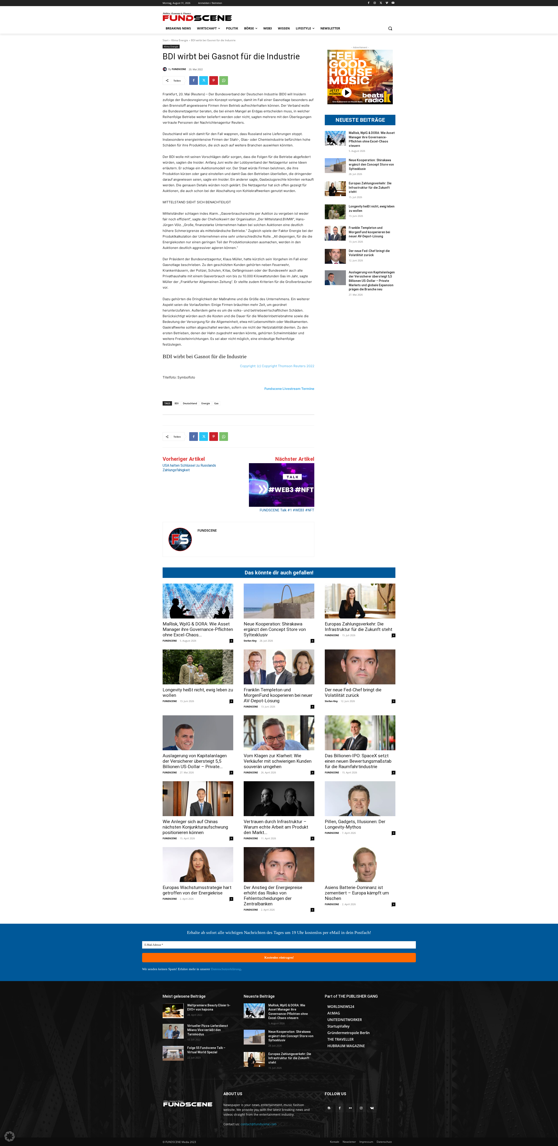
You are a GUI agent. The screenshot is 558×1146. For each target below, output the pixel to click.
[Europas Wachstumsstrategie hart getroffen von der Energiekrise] (198, 864)
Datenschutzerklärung (226, 969)
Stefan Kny (250, 640)
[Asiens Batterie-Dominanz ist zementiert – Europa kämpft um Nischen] (360, 864)
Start (165, 40)
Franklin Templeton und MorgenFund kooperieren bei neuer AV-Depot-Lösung (369, 232)
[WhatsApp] (223, 80)
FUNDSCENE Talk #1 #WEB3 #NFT (287, 510)
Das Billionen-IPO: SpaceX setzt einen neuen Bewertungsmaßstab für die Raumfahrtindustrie (358, 761)
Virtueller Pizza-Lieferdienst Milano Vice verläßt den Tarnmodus (207, 1030)
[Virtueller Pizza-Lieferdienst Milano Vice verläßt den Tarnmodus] (173, 1031)
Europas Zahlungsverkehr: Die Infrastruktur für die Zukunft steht (370, 188)
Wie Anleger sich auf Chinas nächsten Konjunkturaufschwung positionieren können (195, 827)
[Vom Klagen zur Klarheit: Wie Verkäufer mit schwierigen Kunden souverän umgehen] (279, 732)
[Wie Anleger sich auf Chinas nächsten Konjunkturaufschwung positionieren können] (198, 798)
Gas (216, 403)
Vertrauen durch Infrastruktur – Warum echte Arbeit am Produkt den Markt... (276, 827)
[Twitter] (380, 3)
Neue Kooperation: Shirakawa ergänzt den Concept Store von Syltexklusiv (371, 164)
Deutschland (190, 403)
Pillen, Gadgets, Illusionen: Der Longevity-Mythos (355, 824)
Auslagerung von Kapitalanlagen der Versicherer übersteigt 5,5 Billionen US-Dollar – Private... (195, 761)
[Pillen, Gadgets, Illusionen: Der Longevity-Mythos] (360, 798)
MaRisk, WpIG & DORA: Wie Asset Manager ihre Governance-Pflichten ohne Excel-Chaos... (198, 629)
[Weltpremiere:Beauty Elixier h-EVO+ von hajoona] (173, 1010)
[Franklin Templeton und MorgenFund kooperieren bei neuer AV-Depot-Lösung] (335, 233)
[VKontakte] (372, 1108)
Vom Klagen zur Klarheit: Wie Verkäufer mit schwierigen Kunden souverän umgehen (277, 761)
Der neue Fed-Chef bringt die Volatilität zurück (353, 692)
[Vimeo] (386, 3)
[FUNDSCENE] (165, 69)
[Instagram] (374, 3)
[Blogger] (329, 1108)
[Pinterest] (213, 80)
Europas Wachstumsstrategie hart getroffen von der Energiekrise (197, 890)
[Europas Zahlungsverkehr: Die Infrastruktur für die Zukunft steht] (335, 188)
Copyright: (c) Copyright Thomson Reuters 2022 (277, 366)
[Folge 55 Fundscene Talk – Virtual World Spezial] (173, 1053)
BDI (177, 403)
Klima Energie (179, 40)
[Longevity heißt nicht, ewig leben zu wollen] (335, 211)
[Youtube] (392, 3)
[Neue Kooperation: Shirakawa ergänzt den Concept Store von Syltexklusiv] (335, 165)
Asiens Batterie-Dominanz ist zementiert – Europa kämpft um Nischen (357, 893)
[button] (390, 28)
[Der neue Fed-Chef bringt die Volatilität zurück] (335, 256)
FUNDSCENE (179, 69)
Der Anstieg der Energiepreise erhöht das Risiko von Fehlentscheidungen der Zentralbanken (273, 895)
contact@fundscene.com (259, 1124)
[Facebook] (368, 3)
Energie (205, 403)
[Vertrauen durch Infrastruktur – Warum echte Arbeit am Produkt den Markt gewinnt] (279, 798)
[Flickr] (350, 1108)
